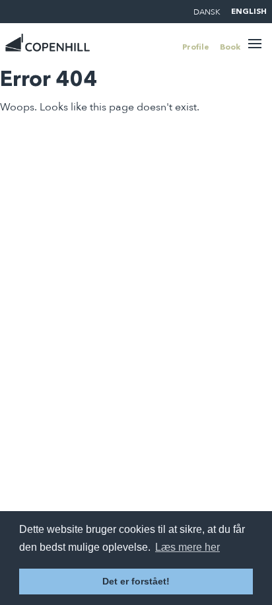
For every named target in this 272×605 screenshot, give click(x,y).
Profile (195, 48)
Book (230, 48)
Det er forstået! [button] (136, 581)
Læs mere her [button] (187, 547)
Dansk (207, 12)
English (249, 12)
